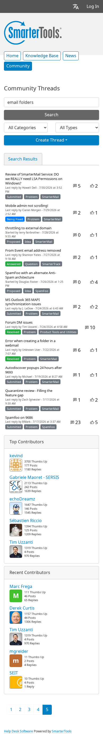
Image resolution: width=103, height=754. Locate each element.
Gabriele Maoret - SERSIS (34, 477)
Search (51, 114)
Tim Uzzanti (21, 542)
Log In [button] (93, 6)
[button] (75, 6)
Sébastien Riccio (26, 521)
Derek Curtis (22, 608)
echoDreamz (22, 499)
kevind (16, 456)
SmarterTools (62, 731)
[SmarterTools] (33, 32)
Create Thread (50, 140)
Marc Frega (21, 587)
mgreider (19, 651)
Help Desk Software (18, 731)
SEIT (14, 673)
